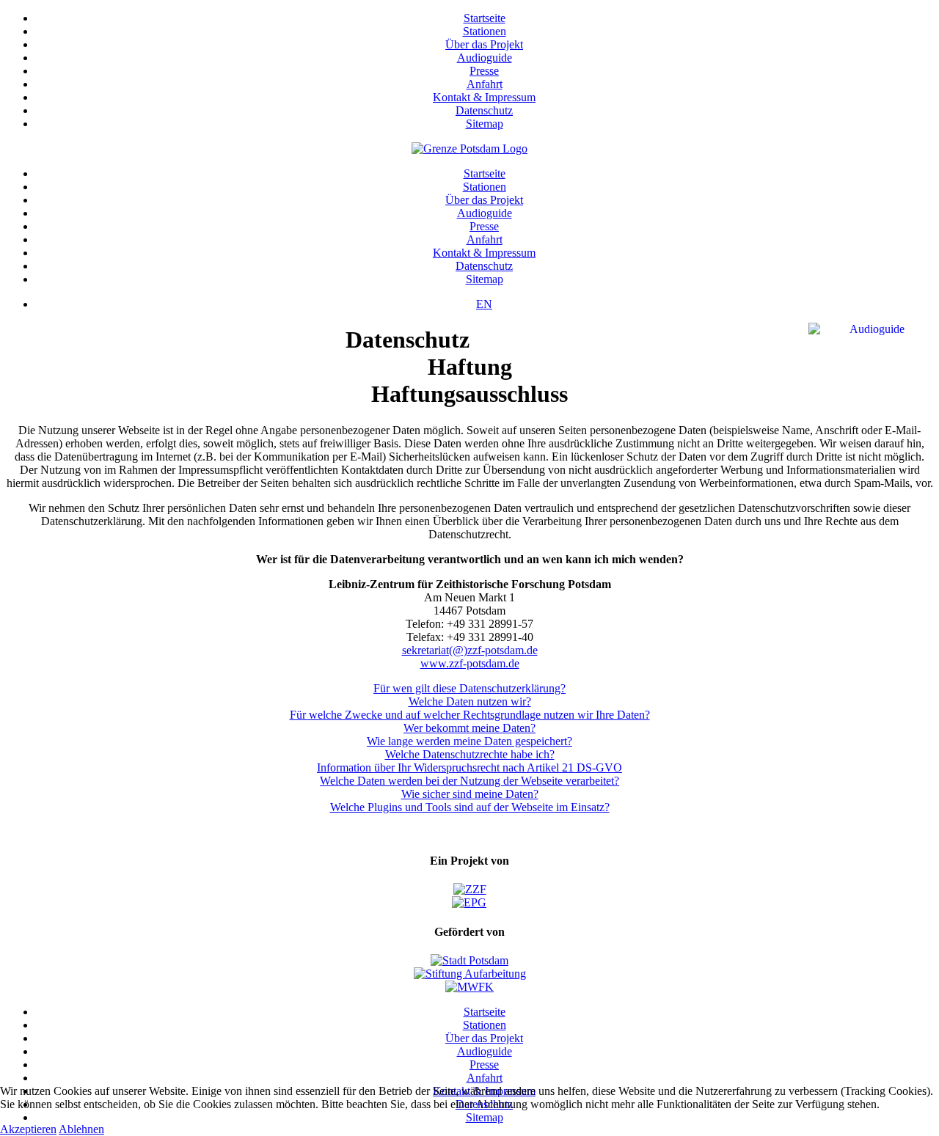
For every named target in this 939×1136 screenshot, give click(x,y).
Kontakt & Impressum (484, 97)
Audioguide (484, 57)
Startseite (484, 18)
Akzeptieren (28, 1129)
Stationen (484, 31)
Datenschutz (484, 110)
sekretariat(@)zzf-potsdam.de (470, 650)
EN (484, 304)
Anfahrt (485, 84)
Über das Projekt (484, 44)
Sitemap (484, 123)
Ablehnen (81, 1129)
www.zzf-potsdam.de (469, 663)
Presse (484, 71)
